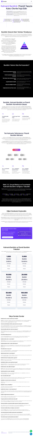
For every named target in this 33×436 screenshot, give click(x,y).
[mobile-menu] (31, 1)
